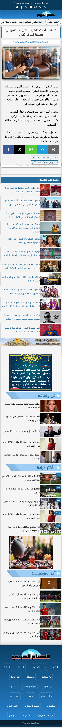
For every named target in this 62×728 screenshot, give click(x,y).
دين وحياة (14, 696)
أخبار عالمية (49, 687)
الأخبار (55, 667)
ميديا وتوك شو (39, 667)
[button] (3, 373)
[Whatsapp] (40, 7)
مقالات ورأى (46, 696)
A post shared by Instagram (31, 165)
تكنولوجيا (12, 687)
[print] (53, 149)
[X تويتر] (26, 7)
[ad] (30, 390)
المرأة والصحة (30, 687)
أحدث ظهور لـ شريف (41, 158)
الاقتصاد (30, 677)
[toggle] (4, 14)
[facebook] (8, 149)
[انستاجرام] (35, 7)
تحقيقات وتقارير (32, 706)
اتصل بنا (26, 715)
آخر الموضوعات (43, 573)
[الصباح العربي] (46, 15)
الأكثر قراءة (46, 467)
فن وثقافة (41, 22)
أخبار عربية (15, 677)
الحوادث (7, 667)
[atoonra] (31, 342)
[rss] (45, 7)
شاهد (55, 158)
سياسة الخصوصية (45, 715)
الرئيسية (53, 22)
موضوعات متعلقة (49, 179)
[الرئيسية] (17, 7)
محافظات (51, 706)
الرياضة (21, 667)
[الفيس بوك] (21, 7)
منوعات (30, 696)
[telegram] (42, 149)
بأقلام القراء (12, 706)
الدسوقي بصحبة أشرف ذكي (45, 162)
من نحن (12, 715)
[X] (20, 149)
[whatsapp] (31, 149)
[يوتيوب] (31, 7)
